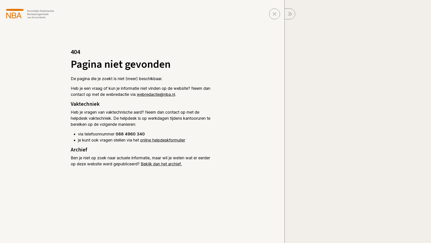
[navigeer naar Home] (30, 14)
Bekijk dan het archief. (161, 164)
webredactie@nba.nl (156, 94)
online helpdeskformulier (162, 140)
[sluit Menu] (289, 14)
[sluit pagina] (274, 14)
